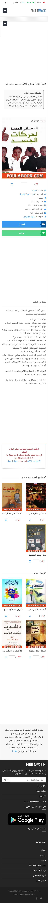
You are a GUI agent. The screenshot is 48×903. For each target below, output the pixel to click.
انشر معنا (40, 791)
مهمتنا (39, 2)
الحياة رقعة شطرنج (37, 651)
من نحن (43, 855)
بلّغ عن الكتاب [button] (33, 461)
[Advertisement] (24, 54)
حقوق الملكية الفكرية (37, 865)
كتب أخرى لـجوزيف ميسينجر (34, 477)
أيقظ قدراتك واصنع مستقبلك (36, 609)
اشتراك (6, 779)
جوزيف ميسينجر (30, 216)
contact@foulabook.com (34, 801)
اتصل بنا (41, 786)
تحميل (22, 224)
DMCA (43, 860)
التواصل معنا (12, 461)
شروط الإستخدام (39, 875)
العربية (34, 190)
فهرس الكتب (41, 880)
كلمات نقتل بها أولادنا (12, 513)
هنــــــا (14, 751)
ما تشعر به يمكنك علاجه (12, 651)
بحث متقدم (17, 2)
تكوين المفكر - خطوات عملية (12, 609)
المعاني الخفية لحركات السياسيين (36, 513)
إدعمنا (41, 796)
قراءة (21, 233)
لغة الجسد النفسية (37, 555)
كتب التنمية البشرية (27, 194)
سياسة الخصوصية (39, 870)
